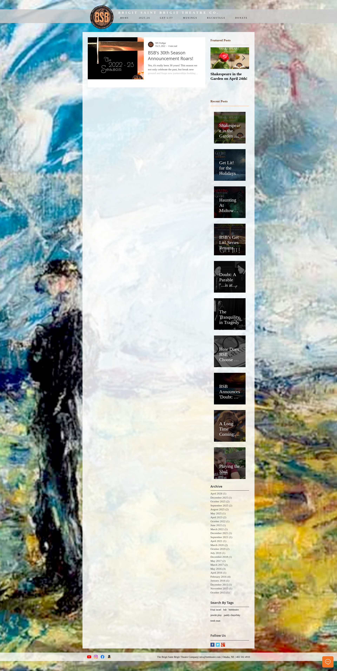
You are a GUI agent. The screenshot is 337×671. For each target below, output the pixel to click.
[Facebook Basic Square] (212, 645)
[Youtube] (89, 656)
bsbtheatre (234, 609)
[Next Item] (243, 58)
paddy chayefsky (232, 615)
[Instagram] (95, 656)
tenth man (215, 620)
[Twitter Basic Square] (218, 645)
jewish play (216, 615)
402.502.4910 (243, 657)
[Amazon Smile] (109, 656)
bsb (225, 609)
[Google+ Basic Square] (223, 645)
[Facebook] (102, 656)
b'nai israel (215, 609)
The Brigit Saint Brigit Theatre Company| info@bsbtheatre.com (189, 657)
